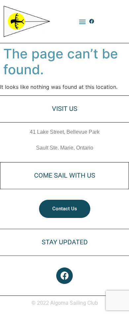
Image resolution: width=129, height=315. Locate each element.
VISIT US (64, 109)
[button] (82, 21)
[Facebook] (91, 21)
